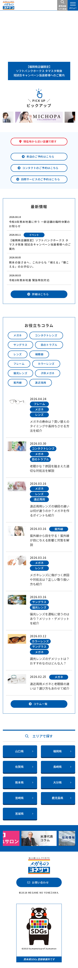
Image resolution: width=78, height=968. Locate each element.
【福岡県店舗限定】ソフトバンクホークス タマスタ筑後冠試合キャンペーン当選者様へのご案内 (39, 71)
